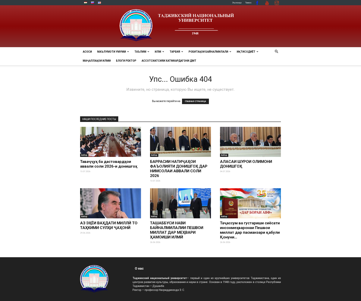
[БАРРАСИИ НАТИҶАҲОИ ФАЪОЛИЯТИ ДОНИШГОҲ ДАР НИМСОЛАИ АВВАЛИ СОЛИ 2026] (180, 142)
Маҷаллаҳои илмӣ (97, 60)
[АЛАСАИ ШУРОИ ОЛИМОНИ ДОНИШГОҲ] (250, 142)
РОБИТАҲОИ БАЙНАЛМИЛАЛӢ (208, 51)
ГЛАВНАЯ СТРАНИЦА (195, 101)
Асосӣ (87, 51)
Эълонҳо (237, 3)
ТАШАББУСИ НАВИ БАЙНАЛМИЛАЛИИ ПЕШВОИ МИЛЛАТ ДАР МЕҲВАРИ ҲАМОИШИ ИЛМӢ (176, 230)
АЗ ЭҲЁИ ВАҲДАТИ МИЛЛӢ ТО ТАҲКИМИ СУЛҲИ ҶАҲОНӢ (108, 225)
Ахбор (84, 155)
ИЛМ (158, 51)
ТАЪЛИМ (140, 51)
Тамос (248, 3)
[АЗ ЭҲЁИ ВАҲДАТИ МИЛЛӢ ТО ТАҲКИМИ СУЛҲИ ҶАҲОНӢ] (110, 203)
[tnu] (180, 26)
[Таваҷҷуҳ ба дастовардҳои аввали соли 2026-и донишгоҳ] (110, 142)
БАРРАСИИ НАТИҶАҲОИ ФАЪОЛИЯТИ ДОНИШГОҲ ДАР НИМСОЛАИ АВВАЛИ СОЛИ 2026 (178, 168)
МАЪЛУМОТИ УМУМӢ (111, 51)
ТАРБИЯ (175, 51)
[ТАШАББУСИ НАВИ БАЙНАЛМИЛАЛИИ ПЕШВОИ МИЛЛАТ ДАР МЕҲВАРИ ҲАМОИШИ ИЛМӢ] (180, 203)
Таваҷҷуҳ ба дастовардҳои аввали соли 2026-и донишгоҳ (108, 164)
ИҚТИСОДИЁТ (246, 51)
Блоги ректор (126, 60)
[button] (276, 52)
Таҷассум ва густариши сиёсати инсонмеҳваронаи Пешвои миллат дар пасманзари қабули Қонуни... (250, 230)
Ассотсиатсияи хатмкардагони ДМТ (169, 60)
